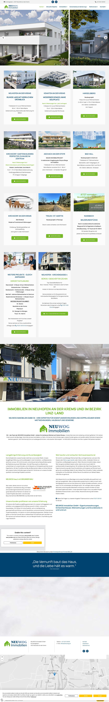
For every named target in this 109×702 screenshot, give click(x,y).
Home (41, 7)
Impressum (86, 643)
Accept (100, 695)
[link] (40, 6)
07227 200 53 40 (21, 325)
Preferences (71, 695)
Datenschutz (86, 645)
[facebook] (53, 2)
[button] (19, 119)
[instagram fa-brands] (56, 2)
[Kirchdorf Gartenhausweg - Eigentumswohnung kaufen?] (20, 140)
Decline (86, 695)
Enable (32, 542)
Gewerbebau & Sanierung (77, 7)
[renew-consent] (2, 700)
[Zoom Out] (2, 659)
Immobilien (62, 7)
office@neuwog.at (64, 643)
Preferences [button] (33, 696)
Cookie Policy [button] (59, 695)
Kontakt (102, 7)
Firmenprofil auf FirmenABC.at (62, 552)
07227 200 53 (97, 498)
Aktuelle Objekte (51, 7)
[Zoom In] (2, 657)
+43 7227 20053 (65, 641)
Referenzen (93, 7)
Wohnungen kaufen (69, 460)
